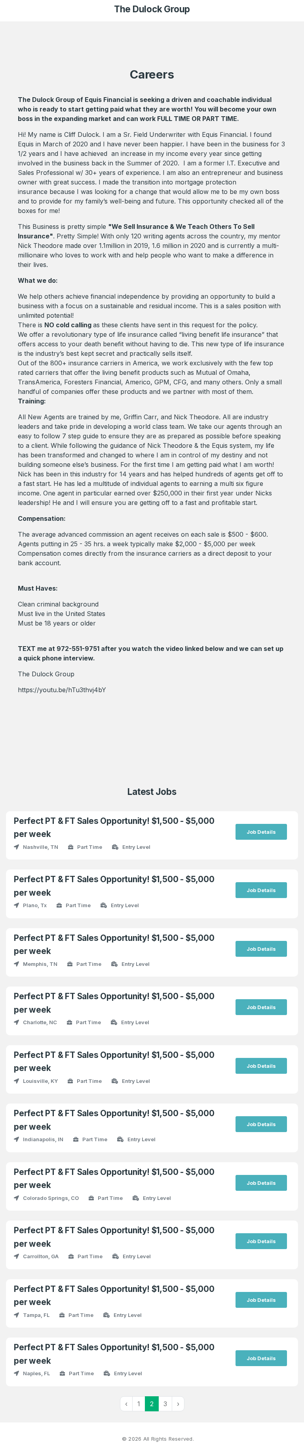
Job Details (261, 832)
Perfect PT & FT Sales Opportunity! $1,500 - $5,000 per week (114, 827)
